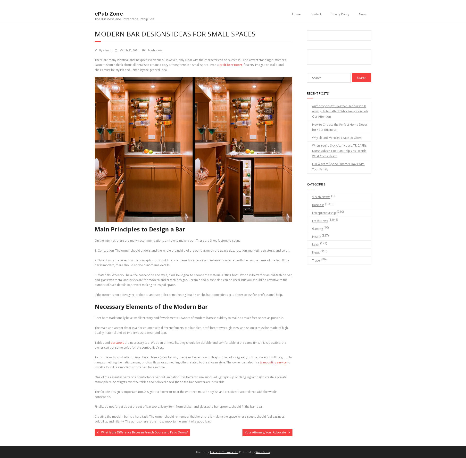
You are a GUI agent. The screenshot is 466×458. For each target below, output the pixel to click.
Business (318, 205)
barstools (117, 343)
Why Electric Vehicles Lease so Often (337, 138)
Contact (315, 14)
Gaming (317, 229)
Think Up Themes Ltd (224, 452)
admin (107, 50)
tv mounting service (273, 362)
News (362, 14)
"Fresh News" (321, 197)
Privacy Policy (340, 14)
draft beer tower (230, 65)
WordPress (263, 452)
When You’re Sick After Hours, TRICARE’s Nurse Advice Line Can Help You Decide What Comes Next (339, 150)
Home (296, 14)
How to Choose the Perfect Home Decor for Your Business (339, 127)
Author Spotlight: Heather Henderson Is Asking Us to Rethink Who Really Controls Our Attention (340, 111)
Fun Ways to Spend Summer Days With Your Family (338, 166)
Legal (315, 244)
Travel (316, 260)
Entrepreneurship (324, 213)
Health (316, 237)
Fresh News (155, 50)
